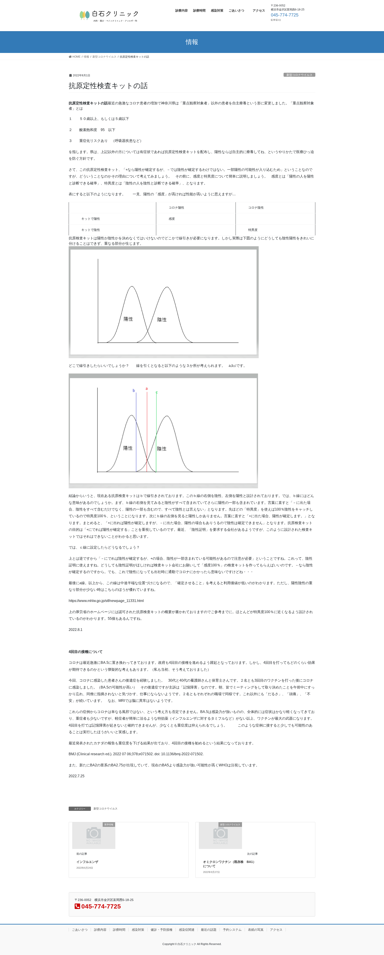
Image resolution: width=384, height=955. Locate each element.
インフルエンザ (87, 862)
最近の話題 (208, 929)
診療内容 (100, 929)
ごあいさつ (80, 929)
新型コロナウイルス (299, 75)
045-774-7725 (284, 14)
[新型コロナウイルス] (220, 835)
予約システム (232, 929)
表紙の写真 (256, 929)
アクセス (276, 929)
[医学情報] (93, 835)
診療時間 (119, 929)
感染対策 (138, 929)
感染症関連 (186, 929)
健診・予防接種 (161, 929)
